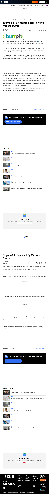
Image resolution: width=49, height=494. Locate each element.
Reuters (6, 261)
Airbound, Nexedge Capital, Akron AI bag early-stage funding (22, 170)
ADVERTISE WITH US (20, 478)
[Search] (25, 2)
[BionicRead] (37, 31)
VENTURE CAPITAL (22, 5)
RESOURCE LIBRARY (27, 483)
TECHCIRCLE (35, 478)
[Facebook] (41, 30)
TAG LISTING (27, 480)
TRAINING (34, 483)
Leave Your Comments (39, 109)
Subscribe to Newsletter (13, 121)
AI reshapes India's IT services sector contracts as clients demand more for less (26, 188)
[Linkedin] (45, 30)
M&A (28, 5)
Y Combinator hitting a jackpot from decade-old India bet (22, 165)
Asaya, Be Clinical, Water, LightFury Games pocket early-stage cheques (25, 176)
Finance (13, 169)
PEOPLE (42, 5)
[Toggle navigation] (46, 2)
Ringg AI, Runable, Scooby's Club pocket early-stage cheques (23, 153)
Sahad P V (7, 29)
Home (4, 19)
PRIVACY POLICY (19, 486)
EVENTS (34, 480)
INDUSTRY (37, 5)
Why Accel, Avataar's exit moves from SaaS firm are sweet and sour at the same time (27, 159)
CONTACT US (20, 480)
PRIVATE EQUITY (14, 5)
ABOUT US (20, 475)
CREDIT (31, 5)
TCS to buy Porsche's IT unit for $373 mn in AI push (21, 182)
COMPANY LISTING (27, 478)
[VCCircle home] (4, 2)
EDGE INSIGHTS (34, 486)
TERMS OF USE (28, 475)
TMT (7, 19)
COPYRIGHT (20, 483)
